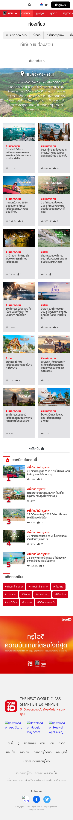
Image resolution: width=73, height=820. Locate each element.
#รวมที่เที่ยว (11, 602)
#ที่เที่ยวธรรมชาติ (46, 602)
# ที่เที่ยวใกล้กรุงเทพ (38, 467)
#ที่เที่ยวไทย (60, 594)
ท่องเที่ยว (24, 13)
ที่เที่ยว (36, 35)
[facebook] (36, 799)
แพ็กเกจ (24, 752)
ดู (18, 743)
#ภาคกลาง (10, 594)
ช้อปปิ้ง (10, 752)
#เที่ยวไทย (58, 586)
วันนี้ (10, 743)
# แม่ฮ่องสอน (13, 146)
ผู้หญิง (40, 13)
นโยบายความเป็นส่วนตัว (20, 780)
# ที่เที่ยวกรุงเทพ (36, 489)
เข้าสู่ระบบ (60, 5)
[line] (26, 799)
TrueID (10, 5)
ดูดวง (53, 13)
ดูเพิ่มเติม (34, 448)
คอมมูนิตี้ (61, 752)
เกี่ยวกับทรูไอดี (24, 773)
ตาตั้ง (62, 743)
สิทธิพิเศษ (30, 743)
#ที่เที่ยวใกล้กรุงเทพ (38, 586)
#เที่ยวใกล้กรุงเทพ (14, 586)
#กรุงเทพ (27, 602)
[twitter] (47, 799)
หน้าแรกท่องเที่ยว (16, 35)
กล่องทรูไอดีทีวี (42, 752)
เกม (52, 743)
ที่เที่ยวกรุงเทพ (55, 35)
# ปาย (44, 252)
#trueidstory (42, 594)
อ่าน (10, 13)
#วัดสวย (26, 594)
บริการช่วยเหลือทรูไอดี (36, 761)
